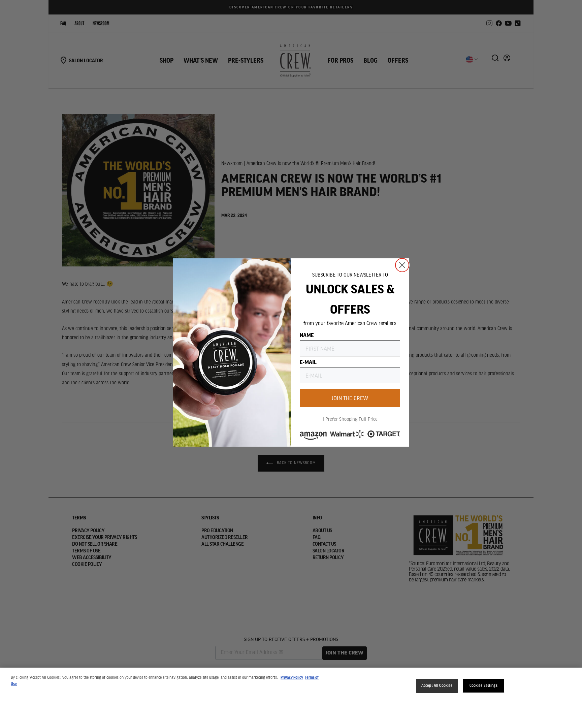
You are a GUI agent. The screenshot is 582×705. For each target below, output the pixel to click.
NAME (307, 335)
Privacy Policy (292, 677)
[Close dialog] (402, 265)
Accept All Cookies (436, 685)
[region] (291, 686)
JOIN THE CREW (350, 398)
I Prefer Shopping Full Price (350, 418)
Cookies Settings (483, 685)
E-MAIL (308, 362)
